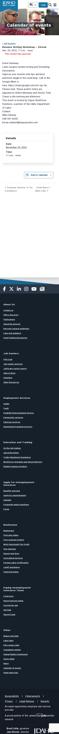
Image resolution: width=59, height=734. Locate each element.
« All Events (9, 43)
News (6, 663)
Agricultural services (13, 558)
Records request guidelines (16, 329)
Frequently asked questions (16, 505)
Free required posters (13, 540)
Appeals (7, 500)
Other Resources (11, 382)
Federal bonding (11, 572)
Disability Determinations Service (18, 413)
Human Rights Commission (15, 654)
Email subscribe (10, 673)
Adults (6, 404)
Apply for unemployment (14, 495)
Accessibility (12, 696)
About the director (11, 324)
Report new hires (11, 553)
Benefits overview (11, 491)
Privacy (9, 701)
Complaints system (12, 650)
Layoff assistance (11, 567)
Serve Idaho (9, 659)
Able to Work (9, 373)
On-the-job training (12, 448)
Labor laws (8, 641)
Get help (7, 610)
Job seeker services (13, 364)
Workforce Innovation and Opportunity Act (22, 462)
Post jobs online (10, 535)
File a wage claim (11, 645)
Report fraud (9, 614)
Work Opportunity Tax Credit (16, 544)
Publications (9, 319)
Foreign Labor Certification (15, 563)
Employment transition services (17, 427)
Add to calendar (39, 175)
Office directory (10, 315)
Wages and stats (11, 636)
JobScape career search (15, 369)
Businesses (8, 531)
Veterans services (11, 422)
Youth (6, 408)
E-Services (8, 596)
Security (45, 701)
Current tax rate (10, 605)
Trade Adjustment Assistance (17, 457)
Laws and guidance (12, 333)
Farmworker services (13, 417)
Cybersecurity (32, 696)
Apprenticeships (11, 453)
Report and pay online (13, 601)
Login (43, 5)
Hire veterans (9, 549)
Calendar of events (12, 668)
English (33, 4)
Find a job (7, 359)
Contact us (8, 310)
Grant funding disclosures (15, 338)
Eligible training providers (15, 466)
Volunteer (7, 378)
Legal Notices (26, 701)
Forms (6, 509)
